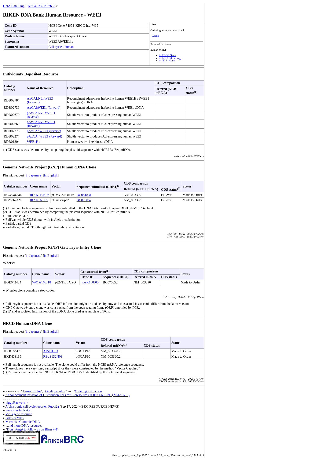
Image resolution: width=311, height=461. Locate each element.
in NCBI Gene (167, 60)
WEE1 (155, 35)
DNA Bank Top (14, 6)
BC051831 (84, 195)
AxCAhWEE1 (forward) (43, 107)
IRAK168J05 (39, 200)
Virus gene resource (19, 414)
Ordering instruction (88, 391)
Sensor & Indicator (18, 410)
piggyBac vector (17, 402)
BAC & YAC (15, 418)
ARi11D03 (50, 351)
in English (51, 175)
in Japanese (33, 175)
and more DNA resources (25, 425)
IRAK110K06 (39, 195)
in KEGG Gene (167, 55)
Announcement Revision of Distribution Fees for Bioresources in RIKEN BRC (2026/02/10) (67, 395)
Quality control (55, 391)
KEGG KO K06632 (41, 6)
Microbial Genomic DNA (23, 422)
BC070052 (84, 200)
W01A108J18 (41, 282)
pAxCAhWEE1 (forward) (44, 136)
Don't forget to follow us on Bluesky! (32, 429)
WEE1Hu (33, 141)
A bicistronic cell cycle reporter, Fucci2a (32, 406)
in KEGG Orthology (170, 58)
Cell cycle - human (61, 47)
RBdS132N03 (52, 356)
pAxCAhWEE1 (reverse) (44, 131)
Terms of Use (32, 391)
